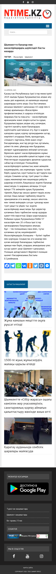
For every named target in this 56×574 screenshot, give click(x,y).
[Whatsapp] (18, 265)
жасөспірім (18, 57)
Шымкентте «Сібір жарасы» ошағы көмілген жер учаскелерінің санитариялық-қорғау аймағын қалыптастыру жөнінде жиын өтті (28, 405)
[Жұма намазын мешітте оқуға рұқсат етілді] (28, 304)
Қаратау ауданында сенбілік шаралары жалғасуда (23, 449)
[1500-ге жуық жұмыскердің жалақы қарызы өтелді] (28, 343)
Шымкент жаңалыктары (17, 514)
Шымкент (29, 57)
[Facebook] (7, 265)
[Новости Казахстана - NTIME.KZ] (28, 14)
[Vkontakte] (24, 265)
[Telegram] (12, 265)
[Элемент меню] (23, 2)
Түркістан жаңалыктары (17, 509)
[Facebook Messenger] (47, 265)
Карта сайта (28, 568)
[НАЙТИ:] (28, 32)
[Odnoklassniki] (30, 265)
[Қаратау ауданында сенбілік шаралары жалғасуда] (28, 431)
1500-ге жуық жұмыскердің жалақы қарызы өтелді (23, 362)
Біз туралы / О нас (14, 520)
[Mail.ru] (41, 265)
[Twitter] (35, 265)
